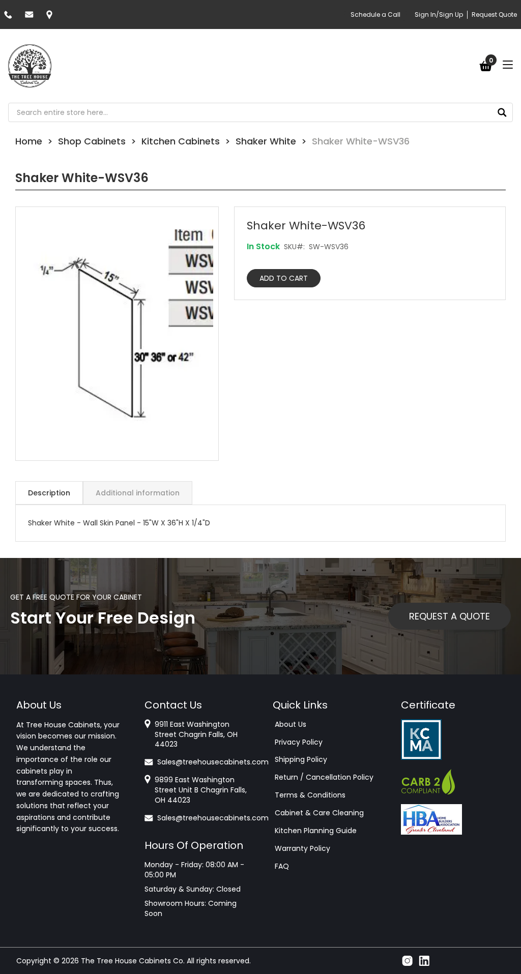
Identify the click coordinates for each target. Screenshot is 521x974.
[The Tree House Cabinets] (29, 66)
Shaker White (266, 141)
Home (28, 141)
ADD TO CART (283, 278)
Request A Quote (449, 616)
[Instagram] (407, 961)
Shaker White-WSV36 (361, 141)
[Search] (502, 112)
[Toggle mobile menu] (508, 65)
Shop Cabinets (92, 141)
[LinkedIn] (424, 961)
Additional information (138, 493)
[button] (117, 333)
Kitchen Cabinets (180, 141)
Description (49, 493)
